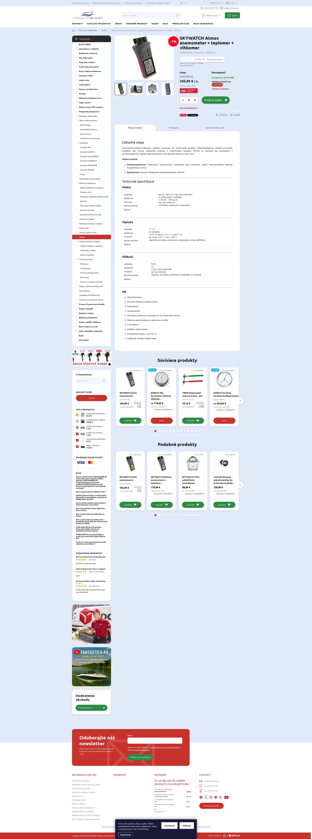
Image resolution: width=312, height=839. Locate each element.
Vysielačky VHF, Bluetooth (89, 295)
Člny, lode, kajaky (86, 58)
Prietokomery (85, 268)
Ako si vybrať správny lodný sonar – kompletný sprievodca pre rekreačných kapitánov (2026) (91, 521)
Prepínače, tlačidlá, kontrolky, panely (94, 197)
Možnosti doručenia (220, 89)
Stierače (83, 201)
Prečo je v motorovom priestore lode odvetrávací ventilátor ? (91, 543)
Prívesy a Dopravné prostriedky (91, 304)
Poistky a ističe (86, 192)
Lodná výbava (84, 85)
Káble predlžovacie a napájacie (92, 188)
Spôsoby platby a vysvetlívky (83, 811)
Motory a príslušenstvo (88, 89)
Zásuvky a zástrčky (87, 210)
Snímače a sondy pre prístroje (91, 282)
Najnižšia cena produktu (163, 789)
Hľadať (177, 15)
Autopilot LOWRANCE (88, 161)
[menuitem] (78, 23)
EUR (232, 3)
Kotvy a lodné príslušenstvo (90, 71)
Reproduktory (84, 291)
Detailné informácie (188, 108)
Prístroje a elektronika (88, 116)
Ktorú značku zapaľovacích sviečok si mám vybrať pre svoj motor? (91, 504)
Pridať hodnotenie (85, 708)
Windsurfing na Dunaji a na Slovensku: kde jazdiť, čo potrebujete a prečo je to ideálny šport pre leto (91, 497)
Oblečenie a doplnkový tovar (90, 98)
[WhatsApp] (220, 797)
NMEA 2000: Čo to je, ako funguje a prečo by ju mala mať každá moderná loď (90, 536)
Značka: (186, 65)
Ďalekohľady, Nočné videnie (90, 179)
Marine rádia (84, 228)
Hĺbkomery (84, 264)
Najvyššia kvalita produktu (164, 794)
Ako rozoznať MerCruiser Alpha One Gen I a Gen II (90, 509)
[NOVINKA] (161, 379)
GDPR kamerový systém (134, 3)
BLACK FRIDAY (85, 44)
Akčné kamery (85, 125)
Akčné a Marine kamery (88, 120)
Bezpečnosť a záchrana (88, 53)
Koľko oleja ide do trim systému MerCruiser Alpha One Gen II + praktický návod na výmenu (88, 529)
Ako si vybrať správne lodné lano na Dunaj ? (90, 515)
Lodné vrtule (84, 80)
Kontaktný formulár (211, 806)
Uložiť (184, 115)
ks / (91, 398)
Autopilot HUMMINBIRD (89, 156)
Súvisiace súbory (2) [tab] (215, 127)
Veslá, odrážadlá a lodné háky (90, 331)
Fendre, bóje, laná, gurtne (89, 67)
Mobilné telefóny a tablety (89, 241)
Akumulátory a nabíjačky (89, 49)
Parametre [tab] (174, 127)
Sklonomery (84, 277)
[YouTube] (226, 797)
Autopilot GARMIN (87, 152)
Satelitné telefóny (87, 255)
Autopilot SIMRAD (87, 170)
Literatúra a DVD (86, 76)
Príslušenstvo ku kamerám (90, 138)
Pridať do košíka (213, 100)
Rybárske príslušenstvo (88, 317)
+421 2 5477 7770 (211, 786)
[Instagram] (211, 797)
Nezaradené (84, 340)
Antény (82, 174)
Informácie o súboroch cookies (158, 3)
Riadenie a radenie (86, 313)
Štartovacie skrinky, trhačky (90, 205)
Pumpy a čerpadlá (86, 309)
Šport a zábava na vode (88, 326)
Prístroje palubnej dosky (89, 273)
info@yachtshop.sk (211, 781)
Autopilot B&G (85, 147)
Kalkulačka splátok (191, 91)
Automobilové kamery (88, 129)
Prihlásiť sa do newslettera (140, 757)
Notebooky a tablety (88, 250)
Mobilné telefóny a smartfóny (91, 246)
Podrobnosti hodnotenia (215, 59)
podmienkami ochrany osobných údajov (165, 747)
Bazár (81, 335)
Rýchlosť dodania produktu (164, 804)
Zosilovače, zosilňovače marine (91, 300)
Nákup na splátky (78, 804)
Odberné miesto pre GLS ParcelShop (86, 815)
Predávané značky (79, 800)
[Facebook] (201, 797)
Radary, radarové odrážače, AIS (91, 286)
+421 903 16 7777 (211, 791)
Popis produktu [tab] (135, 127)
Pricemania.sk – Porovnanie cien (198, 827)
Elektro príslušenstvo (87, 183)
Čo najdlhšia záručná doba (164, 799)
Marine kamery (85, 134)
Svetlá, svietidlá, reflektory (90, 322)
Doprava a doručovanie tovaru (83, 807)
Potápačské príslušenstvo (89, 111)
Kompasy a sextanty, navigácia (91, 223)
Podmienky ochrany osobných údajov (107, 3)
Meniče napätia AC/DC (88, 232)
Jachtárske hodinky (86, 219)
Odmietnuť (169, 825)
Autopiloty (83, 143)
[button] (155, 431)
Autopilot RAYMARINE (88, 165)
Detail (161, 420)
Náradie (82, 94)
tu (147, 829)
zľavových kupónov (142, 750)
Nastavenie (125, 834)
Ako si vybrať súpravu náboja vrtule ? (91, 492)
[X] (206, 797)
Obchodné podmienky (80, 3)
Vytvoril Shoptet (215, 835)
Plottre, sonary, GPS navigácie (91, 107)
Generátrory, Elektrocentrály (90, 214)
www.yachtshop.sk (109, 827)
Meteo (82, 237)
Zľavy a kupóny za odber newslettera (86, 819)
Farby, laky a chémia (87, 62)
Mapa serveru (77, 796)
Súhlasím (187, 825)
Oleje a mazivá (85, 102)
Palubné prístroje (86, 259)
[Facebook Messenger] (216, 797)
